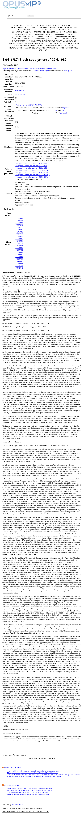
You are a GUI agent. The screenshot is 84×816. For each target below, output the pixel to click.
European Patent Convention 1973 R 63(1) (31, 177)
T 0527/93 (19, 234)
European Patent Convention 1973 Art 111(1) (32, 172)
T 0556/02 (19, 254)
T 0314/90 (19, 223)
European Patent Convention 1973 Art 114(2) (32, 175)
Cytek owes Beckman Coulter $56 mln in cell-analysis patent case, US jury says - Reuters (34, 776)
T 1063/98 (19, 245)
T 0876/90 (19, 225)
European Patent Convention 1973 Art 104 (31, 170)
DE (56, 110)
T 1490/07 (19, 261)
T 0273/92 (19, 229)
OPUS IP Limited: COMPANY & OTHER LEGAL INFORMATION (25, 812)
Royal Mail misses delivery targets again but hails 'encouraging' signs (28, 794)
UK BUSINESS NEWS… (12, 785)
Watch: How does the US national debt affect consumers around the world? (30, 790)
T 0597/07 (19, 259)
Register (65, 107)
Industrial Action (17, 804)
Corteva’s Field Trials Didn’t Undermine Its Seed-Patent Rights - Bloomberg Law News (33, 771)
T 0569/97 (19, 239)
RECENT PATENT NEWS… (13, 767)
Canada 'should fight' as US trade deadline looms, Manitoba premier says (29, 788)
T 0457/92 (19, 232)
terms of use (68, 71)
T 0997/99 (19, 250)
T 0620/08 (19, 263)
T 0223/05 (19, 257)
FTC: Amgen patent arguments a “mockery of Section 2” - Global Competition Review (32, 773)
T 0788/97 (19, 241)
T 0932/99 (19, 248)
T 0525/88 (19, 218)
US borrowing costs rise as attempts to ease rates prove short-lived (27, 792)
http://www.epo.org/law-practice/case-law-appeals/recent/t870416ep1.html (29, 68)
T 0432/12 (19, 268)
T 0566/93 (19, 236)
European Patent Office (41, 71)
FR (64, 110)
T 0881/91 (19, 227)
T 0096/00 (19, 252)
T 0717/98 (19, 243)
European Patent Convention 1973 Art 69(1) (32, 168)
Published (63, 113)
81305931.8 (19, 90)
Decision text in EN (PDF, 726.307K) (28, 105)
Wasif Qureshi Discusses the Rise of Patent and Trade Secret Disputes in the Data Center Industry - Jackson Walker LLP (43, 775)
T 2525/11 (19, 266)
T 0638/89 (19, 220)
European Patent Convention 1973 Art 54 (31, 163)
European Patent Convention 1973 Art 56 (31, 166)
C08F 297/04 (19, 94)
